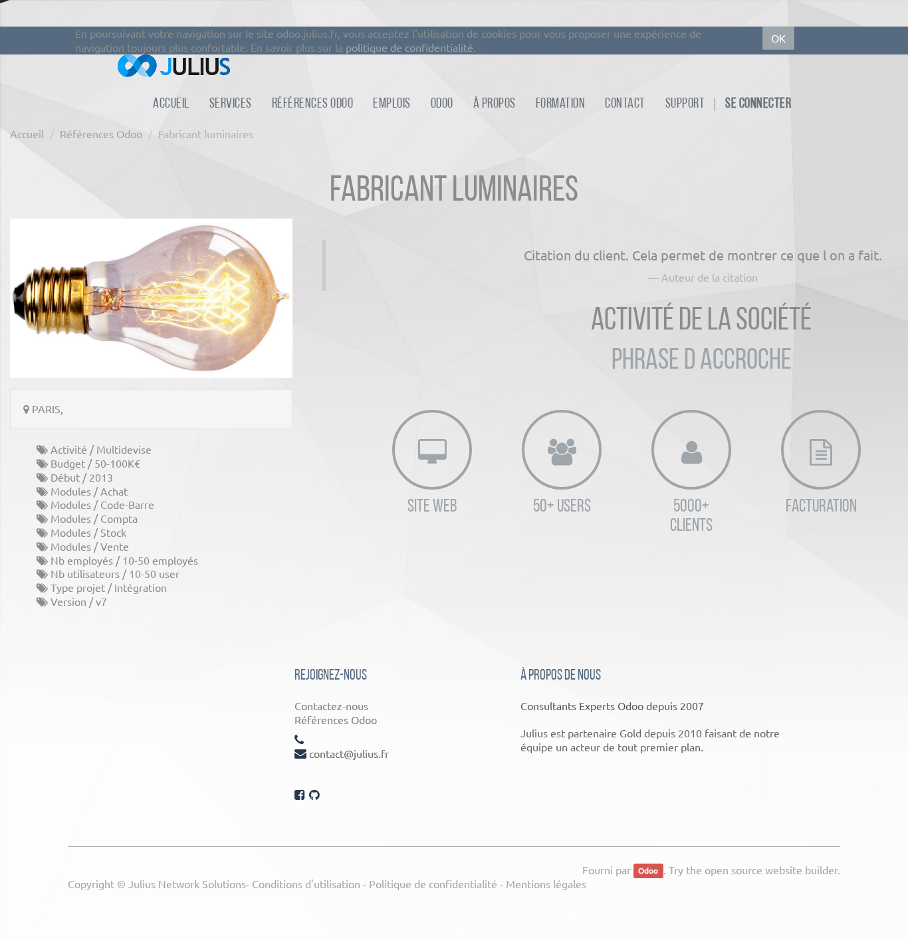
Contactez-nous (331, 705)
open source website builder (771, 869)
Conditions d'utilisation (306, 883)
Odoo (648, 871)
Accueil (27, 133)
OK (778, 38)
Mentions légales (546, 883)
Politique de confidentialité (433, 883)
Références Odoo (101, 133)
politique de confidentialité (409, 47)
